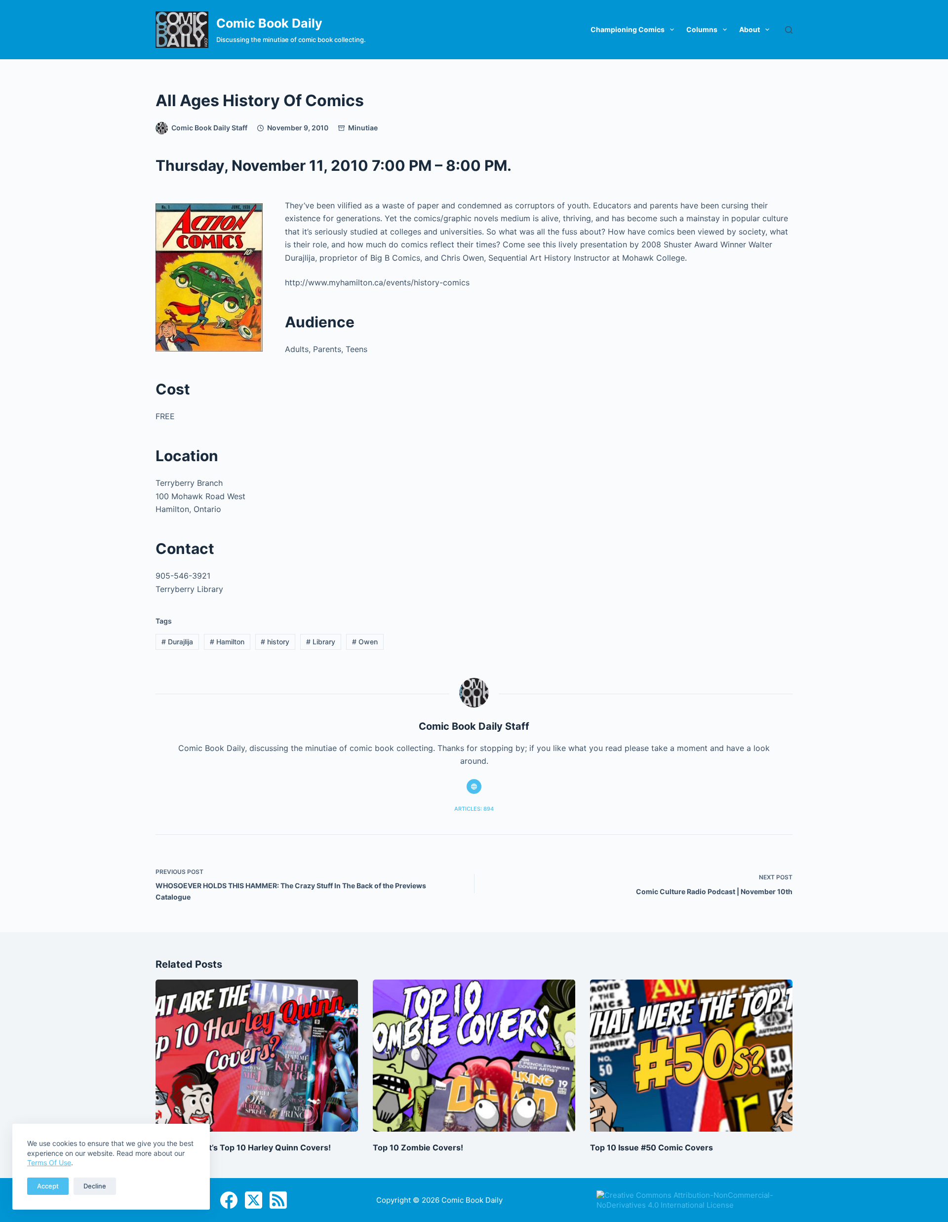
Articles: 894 (474, 808)
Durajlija (177, 641)
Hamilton (227, 641)
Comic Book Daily (269, 23)
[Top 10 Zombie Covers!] (474, 1056)
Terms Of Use (49, 1162)
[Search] (788, 30)
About (749, 29)
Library (320, 641)
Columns (701, 29)
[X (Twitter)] (253, 1200)
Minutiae (363, 127)
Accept (48, 1186)
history (275, 641)
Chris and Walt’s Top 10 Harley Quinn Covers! (243, 1147)
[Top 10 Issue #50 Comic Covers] (691, 1056)
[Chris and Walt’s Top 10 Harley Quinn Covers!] (257, 1056)
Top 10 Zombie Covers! (418, 1147)
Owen (365, 641)
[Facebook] (228, 1200)
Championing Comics (628, 29)
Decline (94, 1186)
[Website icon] (474, 786)
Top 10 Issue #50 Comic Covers (651, 1147)
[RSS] (278, 1200)
